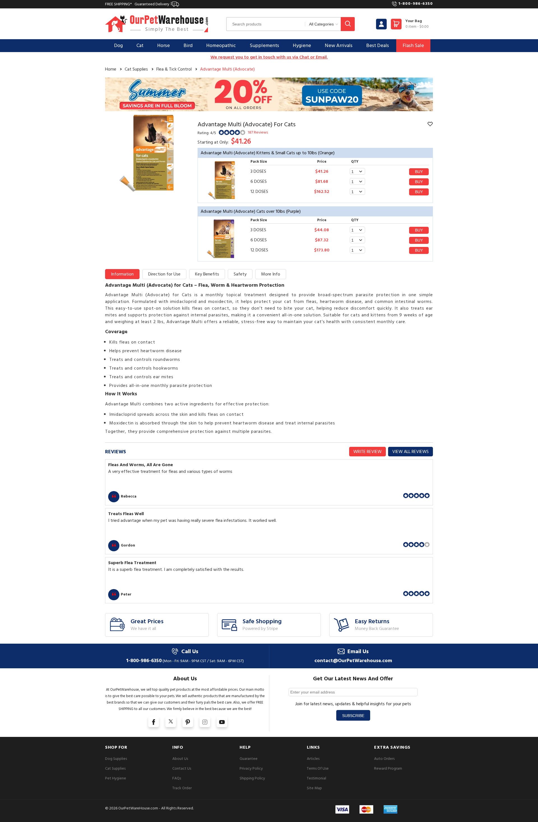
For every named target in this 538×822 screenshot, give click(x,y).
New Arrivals (339, 45)
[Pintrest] (187, 721)
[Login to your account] (381, 24)
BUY (419, 171)
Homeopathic (221, 45)
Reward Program (388, 768)
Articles (313, 758)
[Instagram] (205, 721)
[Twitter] (170, 721)
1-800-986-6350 (415, 3)
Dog (118, 45)
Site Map (314, 788)
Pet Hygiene (115, 778)
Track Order (182, 788)
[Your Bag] (396, 25)
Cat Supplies (136, 69)
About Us (180, 758)
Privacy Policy (251, 768)
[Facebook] (153, 721)
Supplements (264, 45)
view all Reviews (410, 451)
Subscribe (353, 715)
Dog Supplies (116, 758)
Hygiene (302, 45)
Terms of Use (318, 768)
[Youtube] (222, 721)
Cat (139, 45)
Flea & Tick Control (174, 69)
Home (110, 69)
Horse (163, 45)
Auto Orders (384, 758)
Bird (188, 45)
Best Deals (377, 45)
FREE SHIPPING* (137, 4)
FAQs (176, 778)
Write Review (367, 451)
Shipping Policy (252, 778)
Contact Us (181, 768)
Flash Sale (413, 45)
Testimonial (316, 778)
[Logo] (156, 23)
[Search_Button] (348, 24)
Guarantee (249, 758)
